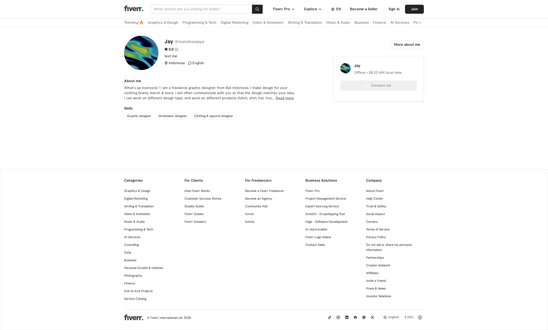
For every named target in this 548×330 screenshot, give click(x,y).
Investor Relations (378, 296)
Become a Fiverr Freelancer (264, 191)
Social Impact (375, 214)
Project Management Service (325, 198)
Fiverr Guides (194, 214)
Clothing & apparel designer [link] (213, 116)
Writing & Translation (305, 22)
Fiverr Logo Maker (318, 237)
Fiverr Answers (195, 221)
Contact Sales (315, 245)
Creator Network (378, 265)
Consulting (131, 245)
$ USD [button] (409, 317)
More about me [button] (407, 44)
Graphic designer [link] (139, 116)
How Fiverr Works (197, 191)
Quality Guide (194, 206)
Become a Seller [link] (364, 9)
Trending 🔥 (134, 22)
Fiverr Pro (312, 191)
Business (361, 22)
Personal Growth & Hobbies (143, 268)
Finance (379, 22)
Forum (249, 214)
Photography (133, 275)
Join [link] (414, 9)
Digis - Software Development (326, 221)
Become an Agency (258, 198)
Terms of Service (378, 229)
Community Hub (256, 206)
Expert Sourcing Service (322, 206)
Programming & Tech (199, 22)
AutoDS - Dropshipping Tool (325, 214)
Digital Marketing (234, 22)
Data (127, 252)
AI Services (399, 22)
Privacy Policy (376, 237)
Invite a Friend (376, 280)
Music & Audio (338, 22)
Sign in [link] (394, 9)
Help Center (374, 198)
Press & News (376, 288)
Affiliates (372, 273)
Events (249, 221)
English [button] (394, 317)
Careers (372, 221)
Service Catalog (135, 298)
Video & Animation (268, 22)
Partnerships (375, 257)
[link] (330, 317)
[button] (284, 9)
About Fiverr (375, 191)
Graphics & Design (163, 22)
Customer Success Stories (203, 198)
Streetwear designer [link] (172, 116)
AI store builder (316, 229)
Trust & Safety (376, 206)
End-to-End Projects (138, 291)
